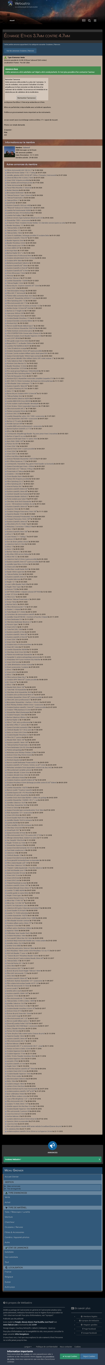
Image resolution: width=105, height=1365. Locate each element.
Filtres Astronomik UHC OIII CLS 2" (19, 170)
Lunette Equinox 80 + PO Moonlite (19, 792)
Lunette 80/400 (12, 823)
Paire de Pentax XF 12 (15, 963)
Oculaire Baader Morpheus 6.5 (18, 735)
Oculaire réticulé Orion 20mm (18, 775)
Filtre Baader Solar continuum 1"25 (20, 383)
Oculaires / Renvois (14, 1227)
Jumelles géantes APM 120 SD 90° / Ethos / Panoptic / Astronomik (32, 175)
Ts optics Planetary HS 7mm (17, 388)
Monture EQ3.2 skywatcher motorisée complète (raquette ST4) (30, 378)
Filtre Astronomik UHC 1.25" (17, 1018)
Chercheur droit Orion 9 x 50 (17, 1006)
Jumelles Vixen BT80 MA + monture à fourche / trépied (27, 617)
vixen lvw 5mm (12, 1124)
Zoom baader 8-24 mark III (17, 910)
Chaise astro (11, 567)
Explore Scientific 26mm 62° (17, 506)
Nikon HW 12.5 (12, 557)
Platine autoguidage (14, 750)
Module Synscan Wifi (14, 423)
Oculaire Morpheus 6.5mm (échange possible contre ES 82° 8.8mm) (32, 782)
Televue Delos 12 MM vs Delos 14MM (20, 1001)
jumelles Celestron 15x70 (16, 1003)
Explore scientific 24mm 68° (17, 491)
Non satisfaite (11, 1257)
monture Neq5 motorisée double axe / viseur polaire (26, 940)
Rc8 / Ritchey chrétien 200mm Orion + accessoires (25, 705)
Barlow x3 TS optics (14, 421)
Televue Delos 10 (13, 961)
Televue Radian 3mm (14, 574)
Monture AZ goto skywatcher (18, 795)
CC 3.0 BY (33, 1325)
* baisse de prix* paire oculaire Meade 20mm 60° (25, 958)
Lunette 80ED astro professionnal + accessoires (25, 426)
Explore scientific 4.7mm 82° (17, 637)
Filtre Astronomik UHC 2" (16, 408)
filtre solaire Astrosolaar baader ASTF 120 (23, 983)
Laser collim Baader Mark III (17, 584)
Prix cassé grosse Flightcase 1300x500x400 (23, 371)
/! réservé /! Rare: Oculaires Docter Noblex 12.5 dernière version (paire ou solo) (36, 223)
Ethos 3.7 (10, 534)
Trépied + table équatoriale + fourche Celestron (25, 868)
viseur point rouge (14, 1016)
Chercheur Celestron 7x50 (16, 865)
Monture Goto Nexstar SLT (17, 363)
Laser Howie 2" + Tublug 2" (17, 536)
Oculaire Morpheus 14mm (16, 935)
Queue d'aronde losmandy (17, 858)
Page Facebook (90, 1329)
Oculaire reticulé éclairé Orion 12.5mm (21, 258)
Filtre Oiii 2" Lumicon (14, 737)
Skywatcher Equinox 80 (15, 845)
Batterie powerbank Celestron (18, 263)
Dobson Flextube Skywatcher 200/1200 (21, 459)
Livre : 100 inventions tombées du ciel (21, 504)
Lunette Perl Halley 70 (15, 215)
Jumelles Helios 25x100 (15, 943)
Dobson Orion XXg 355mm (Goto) (19, 755)
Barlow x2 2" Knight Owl (16, 311)
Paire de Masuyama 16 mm (17, 376)
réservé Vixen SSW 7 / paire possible (21, 449)
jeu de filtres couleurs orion (17, 1096)
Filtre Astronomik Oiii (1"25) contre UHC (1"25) (24, 835)
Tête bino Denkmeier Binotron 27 (19, 622)
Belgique (9, 1277)
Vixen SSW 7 (11, 642)
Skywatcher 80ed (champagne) (18, 712)
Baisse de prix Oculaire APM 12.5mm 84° (22, 393)
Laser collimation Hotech (16, 777)
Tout (7, 1262)
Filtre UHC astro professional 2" (18, 700)
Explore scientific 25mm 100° (17, 885)
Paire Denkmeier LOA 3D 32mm (18, 747)
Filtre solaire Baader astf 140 (17, 863)
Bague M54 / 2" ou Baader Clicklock (20, 343)
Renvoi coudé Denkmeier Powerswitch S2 (22, 762)
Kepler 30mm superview (16, 572)
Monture (9, 1217)
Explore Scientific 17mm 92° (17, 238)
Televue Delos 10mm (14, 233)
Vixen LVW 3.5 (12, 627)
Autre (7, 1242)
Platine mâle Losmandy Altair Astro (20, 296)
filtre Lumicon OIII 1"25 (15, 968)
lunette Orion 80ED (14, 945)
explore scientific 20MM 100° (17, 993)
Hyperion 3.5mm (13, 925)
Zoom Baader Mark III (15, 476)
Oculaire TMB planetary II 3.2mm (19, 710)
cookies (26, 1354)
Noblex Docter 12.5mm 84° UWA (19, 308)
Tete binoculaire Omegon (16, 291)
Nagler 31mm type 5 (14, 895)
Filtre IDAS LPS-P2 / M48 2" (17, 524)
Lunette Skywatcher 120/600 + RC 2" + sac (22, 800)
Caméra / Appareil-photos (17, 1237)
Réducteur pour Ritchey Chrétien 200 (20, 752)
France (8, 1272)
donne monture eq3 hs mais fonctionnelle (22, 1089)
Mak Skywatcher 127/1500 (17, 368)
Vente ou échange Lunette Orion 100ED (21, 918)
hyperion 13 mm (13, 996)
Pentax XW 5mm (13, 1031)
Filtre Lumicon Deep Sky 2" (17, 677)
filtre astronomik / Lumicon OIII (18, 1111)
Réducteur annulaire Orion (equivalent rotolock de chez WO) (29, 767)
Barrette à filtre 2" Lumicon (17, 725)
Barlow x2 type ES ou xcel (16, 436)
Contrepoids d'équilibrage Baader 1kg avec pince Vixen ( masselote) (32, 433)
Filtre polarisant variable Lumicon (19, 770)
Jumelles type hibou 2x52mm (17, 564)
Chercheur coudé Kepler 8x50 (18, 569)
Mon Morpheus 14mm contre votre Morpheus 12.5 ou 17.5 (28, 950)
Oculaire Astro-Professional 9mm (19, 644)
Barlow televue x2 (13, 1043)
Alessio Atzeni (27, 1322)
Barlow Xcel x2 (12, 604)
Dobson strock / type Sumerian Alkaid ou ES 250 (25, 218)
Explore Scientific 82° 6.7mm (17, 270)
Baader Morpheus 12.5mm (17, 366)
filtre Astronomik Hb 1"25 (16, 998)
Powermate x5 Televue (15, 471)
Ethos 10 (10, 529)
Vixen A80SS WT (13, 248)
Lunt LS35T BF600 (13, 338)
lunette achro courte (14, 991)
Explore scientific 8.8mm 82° (17, 489)
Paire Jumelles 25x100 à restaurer (19, 825)
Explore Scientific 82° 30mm (17, 265)
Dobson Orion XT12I (14, 1011)
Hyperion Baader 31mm (15, 514)
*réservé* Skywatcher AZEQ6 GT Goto (21, 298)
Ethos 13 (10, 674)
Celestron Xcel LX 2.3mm (16, 544)
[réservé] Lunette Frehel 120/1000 (19, 1023)
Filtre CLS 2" (11, 597)
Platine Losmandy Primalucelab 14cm (20, 516)
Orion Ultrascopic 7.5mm (16, 273)
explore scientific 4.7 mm (16, 1063)
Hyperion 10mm (13, 509)
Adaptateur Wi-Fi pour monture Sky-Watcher (24, 659)
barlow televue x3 (13, 1116)
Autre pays (10, 1287)
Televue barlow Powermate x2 (18, 745)
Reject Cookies (89, 1356)
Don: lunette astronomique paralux (20, 183)
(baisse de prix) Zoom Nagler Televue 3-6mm (24, 971)
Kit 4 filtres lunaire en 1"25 (16, 461)
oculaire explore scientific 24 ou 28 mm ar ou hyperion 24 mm (29, 1131)
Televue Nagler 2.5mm (15, 283)
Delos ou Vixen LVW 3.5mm (17, 732)
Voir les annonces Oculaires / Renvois (20, 51)
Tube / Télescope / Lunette (17, 1212)
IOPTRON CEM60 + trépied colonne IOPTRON (24, 592)
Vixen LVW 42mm (13, 815)
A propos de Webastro (90, 1321)
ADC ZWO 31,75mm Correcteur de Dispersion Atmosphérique (30, 381)
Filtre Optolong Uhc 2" (15, 484)
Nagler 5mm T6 (12, 1066)
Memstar (10, 275)
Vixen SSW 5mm (13, 662)
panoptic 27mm (13, 1061)
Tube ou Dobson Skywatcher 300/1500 (21, 328)
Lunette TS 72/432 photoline (18, 913)
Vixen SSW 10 (12, 446)
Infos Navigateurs (22, 1334)
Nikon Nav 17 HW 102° (15, 900)
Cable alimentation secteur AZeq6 (19, 664)
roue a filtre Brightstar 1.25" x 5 (18, 1099)
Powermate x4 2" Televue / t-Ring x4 (20, 469)
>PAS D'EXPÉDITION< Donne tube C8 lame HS (24, 333)
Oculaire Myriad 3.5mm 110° (17, 898)
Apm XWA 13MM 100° (15, 441)
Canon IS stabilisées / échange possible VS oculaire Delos (28, 235)
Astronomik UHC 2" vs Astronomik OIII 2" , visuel (25, 1046)
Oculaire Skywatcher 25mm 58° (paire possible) (24, 351)
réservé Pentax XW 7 (14, 486)
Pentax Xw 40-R (13, 444)
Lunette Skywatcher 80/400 (17, 649)
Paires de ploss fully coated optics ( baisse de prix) (25, 1033)
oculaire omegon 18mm (15, 1084)
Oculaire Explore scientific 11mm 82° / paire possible (26, 707)
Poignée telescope (14, 579)
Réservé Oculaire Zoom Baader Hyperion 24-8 (24, 336)
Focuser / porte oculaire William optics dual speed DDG (27, 353)
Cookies (77, 1347)
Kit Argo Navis (12, 250)
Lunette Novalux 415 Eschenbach (19, 213)
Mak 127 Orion (12, 594)
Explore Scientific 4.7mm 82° (17, 268)
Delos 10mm (11, 1081)
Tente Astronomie (13, 185)
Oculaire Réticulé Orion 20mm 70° (19, 888)
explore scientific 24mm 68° (17, 1038)
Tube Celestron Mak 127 (16, 361)
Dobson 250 (11, 539)
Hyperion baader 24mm (15, 1036)
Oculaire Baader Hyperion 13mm (19, 1074)
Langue (27, 1347)
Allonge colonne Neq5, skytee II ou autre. (22, 838)
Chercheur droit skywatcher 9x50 (19, 692)
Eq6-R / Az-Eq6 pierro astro (17, 905)
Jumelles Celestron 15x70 (16, 802)
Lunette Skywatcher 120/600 (17, 280)
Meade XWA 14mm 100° (16, 740)
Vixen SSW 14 (12, 288)
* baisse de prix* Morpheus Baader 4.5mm (23, 956)
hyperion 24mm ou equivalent (18, 1121)
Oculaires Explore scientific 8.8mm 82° (21, 780)
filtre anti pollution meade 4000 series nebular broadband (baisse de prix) (34, 1126)
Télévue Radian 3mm (15, 396)
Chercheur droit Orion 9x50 (17, 652)
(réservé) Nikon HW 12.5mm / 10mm (20, 178)
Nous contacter (66, 1347)
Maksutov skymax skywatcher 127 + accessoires (25, 981)
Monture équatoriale (15, 760)
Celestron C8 (11, 853)
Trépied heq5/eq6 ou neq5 (17, 883)
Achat (7, 1202)
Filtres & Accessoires (14, 1232)
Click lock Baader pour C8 (16, 870)
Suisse (8, 1282)
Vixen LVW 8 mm (13, 878)
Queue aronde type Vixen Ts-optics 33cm (22, 439)
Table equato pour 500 (15, 245)
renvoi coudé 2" (13, 988)
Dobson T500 (12, 589)
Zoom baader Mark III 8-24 (17, 818)
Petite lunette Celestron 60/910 (18, 398)
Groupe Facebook (90, 1333)
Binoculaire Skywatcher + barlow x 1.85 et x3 (23, 702)
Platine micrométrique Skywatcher (20, 654)
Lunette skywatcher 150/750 (17, 915)
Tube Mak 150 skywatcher (17, 689)
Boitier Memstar (13, 190)
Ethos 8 (9, 431)
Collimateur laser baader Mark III (19, 933)
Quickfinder (11, 203)
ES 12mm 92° (12, 682)
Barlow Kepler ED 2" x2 (15, 253)
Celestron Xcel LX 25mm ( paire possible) (22, 559)
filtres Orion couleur (14, 1076)
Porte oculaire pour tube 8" (17, 499)
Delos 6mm (11, 976)
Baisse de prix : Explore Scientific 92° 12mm (23, 285)
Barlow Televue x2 (14, 552)
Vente (7, 1197)
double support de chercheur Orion (20, 1106)
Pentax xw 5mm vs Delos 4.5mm (19, 1048)
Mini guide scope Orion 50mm (18, 341)
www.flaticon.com (10, 1325)
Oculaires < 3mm (13, 474)
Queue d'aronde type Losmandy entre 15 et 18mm (25, 810)
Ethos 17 (10, 546)
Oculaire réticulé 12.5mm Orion (18, 772)
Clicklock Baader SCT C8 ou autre (19, 730)
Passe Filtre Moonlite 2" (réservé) (19, 188)
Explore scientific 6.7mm (16, 632)
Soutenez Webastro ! (13, 1159)
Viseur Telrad (12, 602)
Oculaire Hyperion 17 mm (16, 1053)
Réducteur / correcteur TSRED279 (19, 526)
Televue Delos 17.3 (14, 230)
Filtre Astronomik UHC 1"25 (17, 303)
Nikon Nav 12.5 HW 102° (16, 903)
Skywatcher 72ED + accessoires (18, 220)
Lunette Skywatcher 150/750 (17, 787)
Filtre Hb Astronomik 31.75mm (18, 986)
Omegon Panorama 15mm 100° (18, 519)
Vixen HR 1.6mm (13, 647)
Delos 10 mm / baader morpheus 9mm (21, 1056)
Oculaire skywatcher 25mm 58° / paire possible (24, 697)
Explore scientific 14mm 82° (17, 634)
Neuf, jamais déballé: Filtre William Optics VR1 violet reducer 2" (30, 358)
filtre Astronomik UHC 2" (16, 1101)
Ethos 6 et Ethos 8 (13, 456)
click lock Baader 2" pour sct (17, 953)
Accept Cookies (70, 1356)
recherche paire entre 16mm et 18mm (21, 948)
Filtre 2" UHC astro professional (19, 722)
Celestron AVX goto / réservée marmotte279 (23, 908)
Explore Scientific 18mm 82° (17, 386)
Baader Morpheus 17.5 (15, 225)
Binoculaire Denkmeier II (16, 193)
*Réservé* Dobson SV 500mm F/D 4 (20, 208)
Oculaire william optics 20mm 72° (19, 923)
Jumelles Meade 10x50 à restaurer (20, 820)
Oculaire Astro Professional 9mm (19, 255)
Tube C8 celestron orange (16, 348)
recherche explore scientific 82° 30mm (21, 1069)
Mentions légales (90, 1316)
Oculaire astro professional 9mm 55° (20, 694)
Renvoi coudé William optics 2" (18, 1021)
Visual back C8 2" (13, 830)
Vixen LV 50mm (12, 807)
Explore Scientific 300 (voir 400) (18, 205)
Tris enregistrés (14, 1189)
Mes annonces (13, 1186)
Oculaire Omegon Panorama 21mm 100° (22, 511)
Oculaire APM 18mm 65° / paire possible (22, 679)
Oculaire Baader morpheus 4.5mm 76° (21, 1008)
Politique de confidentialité (47, 1347)
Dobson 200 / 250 (13, 413)
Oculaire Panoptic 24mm (16, 715)
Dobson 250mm (13, 757)
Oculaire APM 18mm (14, 260)
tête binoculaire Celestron (16, 1079)
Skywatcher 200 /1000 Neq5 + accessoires (22, 1026)
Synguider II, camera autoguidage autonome (23, 657)
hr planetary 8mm (13, 1129)
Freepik (18, 1322)
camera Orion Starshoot (16, 1086)
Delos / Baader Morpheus (16, 1028)
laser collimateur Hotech (16, 1094)
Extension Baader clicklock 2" (18, 496)
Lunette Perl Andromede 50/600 (19, 210)
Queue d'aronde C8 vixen (16, 873)
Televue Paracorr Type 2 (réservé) (19, 195)
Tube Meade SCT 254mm (16, 612)
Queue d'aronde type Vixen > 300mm (20, 466)
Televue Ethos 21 (13, 200)
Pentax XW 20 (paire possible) (18, 479)
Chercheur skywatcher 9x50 (17, 805)
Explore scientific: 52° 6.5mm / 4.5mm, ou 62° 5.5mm (26, 765)
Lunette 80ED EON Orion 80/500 (19, 401)
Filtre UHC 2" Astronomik (16, 293)
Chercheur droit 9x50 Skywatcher (19, 501)
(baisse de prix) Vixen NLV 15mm (19, 1013)
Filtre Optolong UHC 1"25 (16, 301)
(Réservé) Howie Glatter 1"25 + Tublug (21, 172)
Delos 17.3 (11, 391)
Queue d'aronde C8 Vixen (16, 833)
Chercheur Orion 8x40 (15, 828)
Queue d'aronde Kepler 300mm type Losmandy (24, 356)
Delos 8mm (11, 966)
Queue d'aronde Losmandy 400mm (20, 321)
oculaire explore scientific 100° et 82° (21, 1091)
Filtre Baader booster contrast (18, 920)
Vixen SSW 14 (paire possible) (18, 180)
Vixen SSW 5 (12, 451)
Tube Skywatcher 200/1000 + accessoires (22, 418)
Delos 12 (10, 549)
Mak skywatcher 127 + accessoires (20, 813)
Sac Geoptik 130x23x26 (15, 840)
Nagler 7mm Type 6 (14, 587)
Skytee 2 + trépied (14, 609)
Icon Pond (49, 1322)
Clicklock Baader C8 (14, 855)
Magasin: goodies (90, 1325)
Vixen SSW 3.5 (12, 454)
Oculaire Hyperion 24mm (16, 1058)
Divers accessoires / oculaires (18, 667)
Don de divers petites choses (17, 541)
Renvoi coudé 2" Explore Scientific (20, 790)
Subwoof (26, 147)
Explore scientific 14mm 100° (17, 742)
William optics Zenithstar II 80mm (19, 928)
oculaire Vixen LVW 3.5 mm (17, 1071)
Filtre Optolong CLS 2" (15, 481)
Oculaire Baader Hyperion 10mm (19, 1109)
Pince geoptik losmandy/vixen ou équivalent (23, 860)
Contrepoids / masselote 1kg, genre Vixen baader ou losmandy (30, 464)
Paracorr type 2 (12, 624)
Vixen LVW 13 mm (13, 875)
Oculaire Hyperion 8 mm (16, 1051)
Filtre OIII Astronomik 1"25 (17, 607)
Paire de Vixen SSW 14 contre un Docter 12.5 (23, 306)
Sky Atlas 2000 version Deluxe (18, 554)
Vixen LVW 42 (12, 672)
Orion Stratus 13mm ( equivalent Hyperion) (23, 406)
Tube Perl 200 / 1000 (15, 629)
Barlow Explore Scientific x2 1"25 (19, 428)
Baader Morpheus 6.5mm (16, 243)
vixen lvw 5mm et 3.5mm (16, 1114)
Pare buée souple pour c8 (16, 850)
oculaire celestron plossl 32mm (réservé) (22, 1119)
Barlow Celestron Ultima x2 (17, 717)
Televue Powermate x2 (15, 198)
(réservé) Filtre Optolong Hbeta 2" (19, 373)
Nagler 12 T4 (12, 582)
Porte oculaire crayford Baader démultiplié (23, 403)
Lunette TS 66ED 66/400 (16, 890)
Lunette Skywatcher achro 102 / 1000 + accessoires (26, 416)
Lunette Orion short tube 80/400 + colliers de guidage (27, 797)
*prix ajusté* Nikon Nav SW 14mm (20, 938)
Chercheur (9, 1222)
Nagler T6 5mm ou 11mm (16, 843)
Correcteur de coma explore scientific (21, 614)
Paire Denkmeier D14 (15, 619)
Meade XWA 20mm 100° (16, 687)
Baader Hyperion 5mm (15, 240)
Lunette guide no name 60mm (18, 893)
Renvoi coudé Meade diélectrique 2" (20, 326)
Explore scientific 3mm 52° (17, 577)
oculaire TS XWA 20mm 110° (17, 1104)
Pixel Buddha (39, 1322)
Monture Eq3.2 (12, 323)
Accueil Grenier (12, 1177)
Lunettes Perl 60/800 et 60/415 (18, 346)
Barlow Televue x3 (14, 278)
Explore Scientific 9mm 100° (17, 531)
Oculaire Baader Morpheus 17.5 (18, 318)
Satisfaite (9, 1252)
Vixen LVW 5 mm (13, 880)
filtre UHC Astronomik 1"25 (17, 973)
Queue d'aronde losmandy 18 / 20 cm (20, 848)
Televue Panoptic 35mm (16, 316)
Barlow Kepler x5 (13, 720)
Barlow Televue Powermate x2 (18, 599)
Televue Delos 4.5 (13, 228)
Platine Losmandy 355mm (16, 411)
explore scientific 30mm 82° (17, 978)
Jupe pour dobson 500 (15, 313)
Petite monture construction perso (20, 331)
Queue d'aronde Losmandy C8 (18, 727)
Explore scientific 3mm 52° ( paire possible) (23, 562)
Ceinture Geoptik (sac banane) (18, 494)
